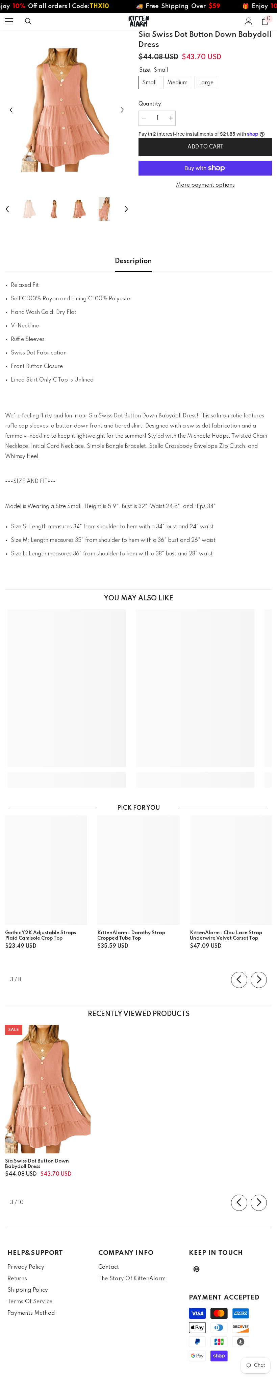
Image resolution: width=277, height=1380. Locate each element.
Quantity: (150, 104)
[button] (11, 110)
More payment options (205, 185)
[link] (66, 775)
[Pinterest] (196, 1269)
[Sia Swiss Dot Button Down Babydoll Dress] (48, 1089)
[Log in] (248, 21)
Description (133, 261)
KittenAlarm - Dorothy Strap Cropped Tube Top (131, 935)
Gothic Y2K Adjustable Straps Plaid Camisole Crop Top (40, 935)
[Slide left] (239, 980)
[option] (66, 110)
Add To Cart (205, 147)
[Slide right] (259, 980)
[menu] (9, 21)
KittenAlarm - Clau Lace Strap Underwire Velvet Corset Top (226, 935)
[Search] (28, 21)
